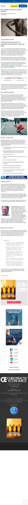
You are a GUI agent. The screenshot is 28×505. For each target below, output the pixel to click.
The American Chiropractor (14, 369)
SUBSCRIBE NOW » (14, 405)
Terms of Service (17, 390)
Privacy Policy (10, 390)
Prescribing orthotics (5, 200)
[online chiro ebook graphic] (14, 325)
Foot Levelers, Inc (4, 230)
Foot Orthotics (14, 270)
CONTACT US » (14, 389)
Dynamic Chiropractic (14, 367)
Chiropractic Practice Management (13, 269)
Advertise (14, 6)
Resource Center (20, 270)
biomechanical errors (12, 64)
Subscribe (23, 6)
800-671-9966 (15, 386)
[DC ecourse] (14, 345)
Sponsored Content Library (6, 271)
